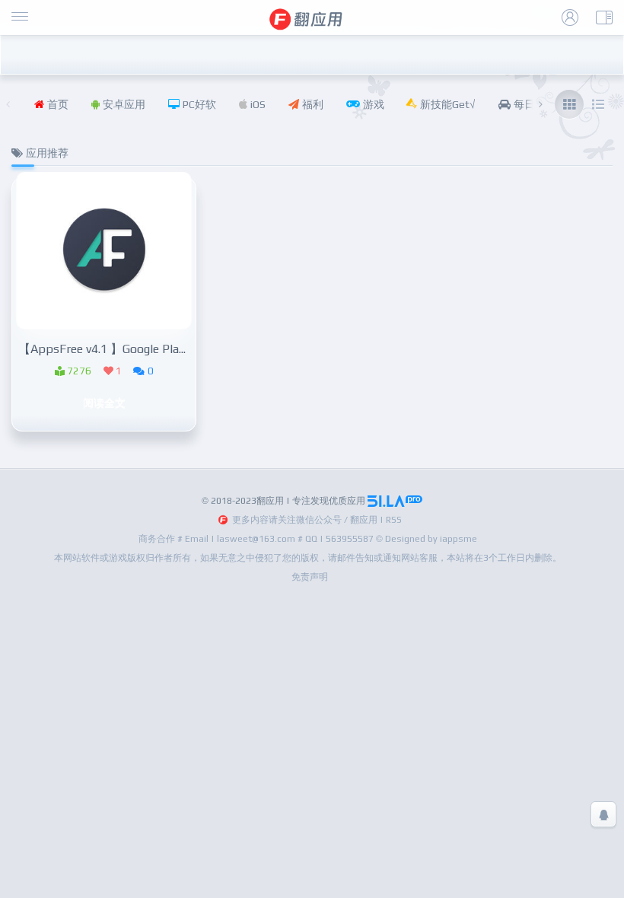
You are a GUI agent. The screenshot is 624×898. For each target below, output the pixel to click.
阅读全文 (104, 402)
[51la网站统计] (395, 500)
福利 (311, 104)
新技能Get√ (446, 104)
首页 (56, 104)
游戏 (372, 104)
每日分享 (533, 104)
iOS (256, 104)
